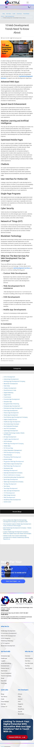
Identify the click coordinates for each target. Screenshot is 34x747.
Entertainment (5, 666)
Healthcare (4, 658)
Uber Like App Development (12, 490)
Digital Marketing (8, 392)
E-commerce (7, 397)
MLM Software (8, 441)
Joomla (20, 711)
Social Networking (6, 663)
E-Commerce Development (9, 633)
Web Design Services (9, 495)
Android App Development (11, 379)
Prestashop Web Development (12, 457)
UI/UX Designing (5, 638)
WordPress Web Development (12, 499)
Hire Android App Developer (11, 424)
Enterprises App (5, 656)
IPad (19, 696)
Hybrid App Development (11, 430)
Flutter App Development (11, 415)
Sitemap (3, 704)
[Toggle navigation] (27, 2)
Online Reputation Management (13, 450)
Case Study (19, 13)
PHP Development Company (12, 452)
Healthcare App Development (12, 421)
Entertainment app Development (13, 408)
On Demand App (8, 448)
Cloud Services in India (10, 390)
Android (20, 699)
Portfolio (27, 666)
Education (4, 680)
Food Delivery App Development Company (16, 417)
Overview (27, 656)
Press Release (26, 13)
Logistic (3, 661)
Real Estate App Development (12, 466)
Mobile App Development (8, 631)
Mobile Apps (7, 446)
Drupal (20, 706)
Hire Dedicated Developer (11, 426)
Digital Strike (7, 395)
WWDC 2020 (7, 502)
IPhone (20, 694)
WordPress (21, 709)
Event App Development (11, 410)
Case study (7, 386)
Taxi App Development (10, 484)
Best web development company (12, 359)
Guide (13, 13)
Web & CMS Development (8, 636)
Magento (20, 704)
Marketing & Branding (7, 641)
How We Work (29, 663)
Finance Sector (5, 668)
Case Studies (28, 668)
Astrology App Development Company (14, 381)
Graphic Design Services (10, 419)
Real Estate (4, 671)
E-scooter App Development (12, 399)
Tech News (8, 13)
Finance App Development (11, 413)
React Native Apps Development (13, 464)
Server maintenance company (12, 475)
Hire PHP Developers (10, 428)
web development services (21, 268)
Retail (2, 678)
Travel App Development (10, 488)
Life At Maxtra (29, 658)
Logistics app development (11, 439)
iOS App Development (10, 437)
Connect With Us (15, 737)
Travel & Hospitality (6, 676)
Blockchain (21, 714)
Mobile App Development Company (14, 443)
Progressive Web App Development (14, 461)
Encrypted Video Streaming (11, 404)
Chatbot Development (10, 388)
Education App (8, 401)
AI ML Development (9, 377)
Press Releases (8, 455)
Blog (4, 13)
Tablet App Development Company (13, 481)
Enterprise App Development (12, 406)
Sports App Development (11, 479)
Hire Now (27, 661)
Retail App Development (10, 470)
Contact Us (4, 706)
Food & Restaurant (6, 673)
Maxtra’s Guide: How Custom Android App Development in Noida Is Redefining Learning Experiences (16, 537)
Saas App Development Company (13, 472)
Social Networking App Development (14, 477)
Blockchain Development (11, 383)
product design (8, 459)
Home (2, 16)
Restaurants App (8, 468)
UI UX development (9, 493)
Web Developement (9, 16)
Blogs (2, 694)
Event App (4, 683)
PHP (19, 701)
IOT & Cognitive (5, 643)
